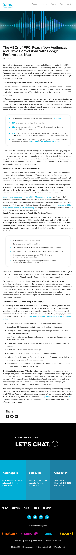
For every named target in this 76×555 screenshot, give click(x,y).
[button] (7, 416)
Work (53, 4)
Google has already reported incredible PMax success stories (27, 197)
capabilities (47, 396)
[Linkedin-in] (47, 517)
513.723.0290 (59, 485)
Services (44, 4)
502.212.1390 (34, 485)
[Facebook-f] (29, 517)
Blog (61, 4)
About (34, 4)
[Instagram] (41, 517)
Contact (70, 4)
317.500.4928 (7, 485)
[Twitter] (35, 517)
